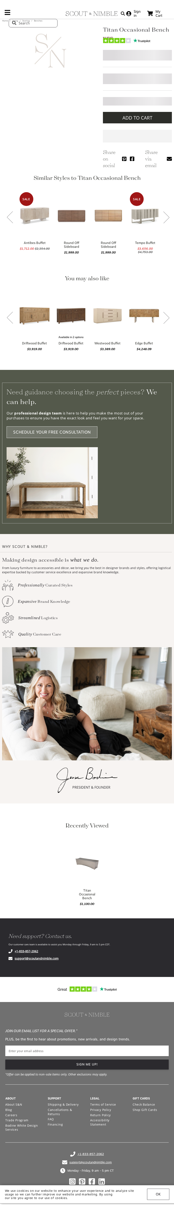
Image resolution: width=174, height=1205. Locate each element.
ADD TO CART (137, 117)
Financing (55, 1124)
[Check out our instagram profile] (72, 1181)
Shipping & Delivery (63, 1104)
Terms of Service (103, 1104)
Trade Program (16, 1120)
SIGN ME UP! (87, 1064)
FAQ (51, 1119)
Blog (8, 1110)
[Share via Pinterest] (124, 158)
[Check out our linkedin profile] (101, 1181)
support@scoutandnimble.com (37, 958)
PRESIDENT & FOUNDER (91, 787)
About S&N (13, 1104)
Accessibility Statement (99, 1122)
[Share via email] (169, 158)
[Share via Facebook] (132, 158)
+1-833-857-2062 (26, 951)
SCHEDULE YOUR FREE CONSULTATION (52, 432)
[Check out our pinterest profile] (82, 1181)
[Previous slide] (10, 217)
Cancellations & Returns (60, 1112)
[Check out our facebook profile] (92, 1181)
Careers (11, 1115)
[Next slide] (166, 217)
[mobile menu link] (7, 14)
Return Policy (100, 1115)
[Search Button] (122, 13)
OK (158, 1194)
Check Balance (144, 1104)
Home (5, 20)
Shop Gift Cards (145, 1110)
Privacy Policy (100, 1110)
